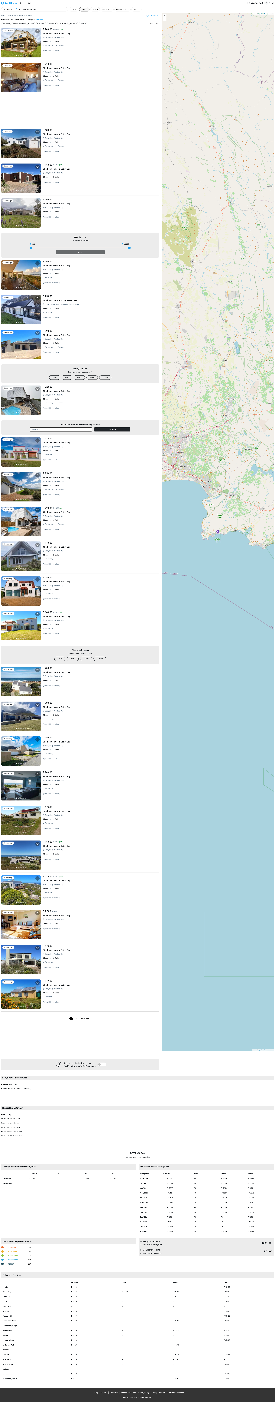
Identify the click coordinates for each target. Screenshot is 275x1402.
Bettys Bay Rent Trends (255, 3)
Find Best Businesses (175, 1393)
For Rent (7, 9)
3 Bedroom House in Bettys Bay (100, 77)
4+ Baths (100, 659)
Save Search (153, 15)
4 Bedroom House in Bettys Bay (100, 42)
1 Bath (60, 659)
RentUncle (9, 3)
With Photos (6, 23)
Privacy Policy (143, 1393)
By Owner (31, 23)
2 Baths (72, 659)
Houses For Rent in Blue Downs (11, 1136)
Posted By (105, 9)
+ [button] (164, 15)
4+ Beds (105, 377)
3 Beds (92, 377)
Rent (21, 3)
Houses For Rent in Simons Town (12, 1123)
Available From (121, 9)
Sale (29, 3)
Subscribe (112, 429)
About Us (104, 1393)
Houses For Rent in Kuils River (11, 1119)
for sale (40, 19)
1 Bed (67, 377)
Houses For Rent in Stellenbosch (12, 1131)
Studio (54, 377)
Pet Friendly (73, 23)
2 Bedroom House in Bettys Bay (100, 178)
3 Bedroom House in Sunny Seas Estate (100, 309)
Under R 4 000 (52, 23)
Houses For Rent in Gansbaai (11, 1127)
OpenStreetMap (262, 14)
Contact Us (114, 1393)
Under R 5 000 (63, 23)
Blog (96, 1393)
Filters (135, 9)
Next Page (85, 1019)
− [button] (164, 19)
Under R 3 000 (41, 23)
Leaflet (254, 14)
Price (72, 9)
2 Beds (79, 377)
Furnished (83, 23)
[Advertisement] (65, 112)
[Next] (38, 42)
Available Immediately (19, 23)
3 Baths (86, 659)
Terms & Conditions (128, 1393)
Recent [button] (151, 23)
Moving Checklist (158, 1393)
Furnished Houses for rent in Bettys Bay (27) (16, 1088)
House (83, 9)
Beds (94, 9)
